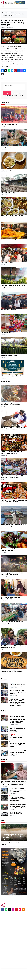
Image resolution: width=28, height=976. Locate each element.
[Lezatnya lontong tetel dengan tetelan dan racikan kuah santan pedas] (14, 393)
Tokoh (17, 925)
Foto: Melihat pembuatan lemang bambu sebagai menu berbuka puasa (13, 286)
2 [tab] (12, 842)
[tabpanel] (14, 832)
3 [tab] (14, 842)
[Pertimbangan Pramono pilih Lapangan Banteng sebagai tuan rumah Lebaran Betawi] (4, 807)
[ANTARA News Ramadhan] (9, 905)
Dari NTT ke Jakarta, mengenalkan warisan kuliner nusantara (11, 452)
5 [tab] (18, 842)
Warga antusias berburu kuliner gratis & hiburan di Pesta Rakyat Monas (13, 428)
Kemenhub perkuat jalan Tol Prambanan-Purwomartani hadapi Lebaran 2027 (17, 752)
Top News (4, 759)
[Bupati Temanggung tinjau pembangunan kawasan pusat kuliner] (14, 636)
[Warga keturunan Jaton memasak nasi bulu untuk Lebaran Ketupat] (14, 345)
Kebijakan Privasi (20, 950)
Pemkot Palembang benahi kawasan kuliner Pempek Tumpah (12, 622)
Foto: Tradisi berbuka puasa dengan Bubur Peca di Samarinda (12, 216)
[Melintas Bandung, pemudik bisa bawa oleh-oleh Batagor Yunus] (14, 160)
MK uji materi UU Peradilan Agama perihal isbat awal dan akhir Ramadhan (17, 790)
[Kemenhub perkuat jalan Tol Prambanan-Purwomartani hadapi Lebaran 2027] (4, 753)
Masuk (17, 942)
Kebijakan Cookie (20, 952)
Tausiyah (17, 927)
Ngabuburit (18, 917)
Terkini (3, 711)
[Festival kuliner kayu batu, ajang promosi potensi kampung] (14, 515)
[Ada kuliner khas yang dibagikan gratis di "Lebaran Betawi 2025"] (14, 323)
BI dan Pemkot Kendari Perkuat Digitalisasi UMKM (10, 598)
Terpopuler (4, 679)
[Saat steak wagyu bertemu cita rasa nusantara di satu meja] (14, 539)
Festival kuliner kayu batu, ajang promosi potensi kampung (13, 525)
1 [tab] (9, 842)
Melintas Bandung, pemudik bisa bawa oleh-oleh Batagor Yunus (12, 169)
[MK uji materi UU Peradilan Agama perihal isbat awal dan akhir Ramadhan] (4, 790)
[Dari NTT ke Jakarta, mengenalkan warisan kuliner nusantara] (14, 442)
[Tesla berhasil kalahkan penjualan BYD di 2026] (4, 814)
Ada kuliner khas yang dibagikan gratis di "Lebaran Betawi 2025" (13, 331)
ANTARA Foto (19, 965)
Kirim (7, 93)
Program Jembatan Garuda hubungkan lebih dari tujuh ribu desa (13, 836)
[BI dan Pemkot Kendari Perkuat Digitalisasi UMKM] (14, 587)
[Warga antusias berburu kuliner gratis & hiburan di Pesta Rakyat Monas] (14, 417)
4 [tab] (16, 842)
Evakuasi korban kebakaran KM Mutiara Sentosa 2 (13, 891)
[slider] (4, 42)
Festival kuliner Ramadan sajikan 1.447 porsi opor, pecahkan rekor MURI (12, 146)
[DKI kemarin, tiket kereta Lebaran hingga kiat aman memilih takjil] (14, 183)
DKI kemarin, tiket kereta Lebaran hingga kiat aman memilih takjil (13, 191)
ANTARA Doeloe (5, 947)
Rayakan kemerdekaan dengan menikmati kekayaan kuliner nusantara (14, 500)
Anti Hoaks (4, 939)
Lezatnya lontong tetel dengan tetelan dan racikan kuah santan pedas (12, 403)
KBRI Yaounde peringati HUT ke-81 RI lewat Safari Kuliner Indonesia (12, 476)
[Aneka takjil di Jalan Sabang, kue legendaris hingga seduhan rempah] (14, 230)
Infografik (12, 683)
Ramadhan (6, 12)
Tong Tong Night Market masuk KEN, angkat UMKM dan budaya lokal (12, 573)
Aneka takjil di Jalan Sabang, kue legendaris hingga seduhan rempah (12, 238)
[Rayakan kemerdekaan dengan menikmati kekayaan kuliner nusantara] (14, 490)
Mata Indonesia (5, 944)
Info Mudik (18, 922)
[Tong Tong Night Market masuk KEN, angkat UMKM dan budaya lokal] (14, 563)
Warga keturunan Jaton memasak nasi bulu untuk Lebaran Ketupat (13, 354)
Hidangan (18, 919)
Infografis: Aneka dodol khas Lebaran (12, 376)
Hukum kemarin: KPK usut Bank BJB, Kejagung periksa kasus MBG (17, 692)
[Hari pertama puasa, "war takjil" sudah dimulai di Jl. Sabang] (14, 253)
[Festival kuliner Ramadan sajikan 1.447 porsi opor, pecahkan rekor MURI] (14, 137)
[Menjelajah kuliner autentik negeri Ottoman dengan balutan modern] (14, 660)
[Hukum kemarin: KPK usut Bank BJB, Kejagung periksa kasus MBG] (4, 692)
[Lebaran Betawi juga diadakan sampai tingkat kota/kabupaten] (14, 300)
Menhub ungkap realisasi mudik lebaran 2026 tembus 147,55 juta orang (17, 798)
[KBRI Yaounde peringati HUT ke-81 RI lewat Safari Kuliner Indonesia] (14, 466)
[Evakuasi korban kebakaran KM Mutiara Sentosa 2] (4, 685)
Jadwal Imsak (19, 933)
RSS (16, 963)
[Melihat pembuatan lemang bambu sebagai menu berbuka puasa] (14, 275)
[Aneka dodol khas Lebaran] (12, 367)
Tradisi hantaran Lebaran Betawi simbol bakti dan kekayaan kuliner (13, 123)
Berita (17, 914)
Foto (10, 697)
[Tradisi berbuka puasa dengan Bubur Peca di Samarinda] (14, 205)
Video (12, 12)
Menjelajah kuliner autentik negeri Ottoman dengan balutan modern (11, 670)
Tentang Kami (19, 955)
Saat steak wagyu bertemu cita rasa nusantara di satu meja (12, 549)
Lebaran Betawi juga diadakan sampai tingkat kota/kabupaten (12, 308)
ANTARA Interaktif (6, 942)
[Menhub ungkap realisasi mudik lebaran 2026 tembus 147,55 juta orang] (4, 798)
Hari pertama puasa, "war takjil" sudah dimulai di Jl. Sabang (12, 261)
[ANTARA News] (7, 2)
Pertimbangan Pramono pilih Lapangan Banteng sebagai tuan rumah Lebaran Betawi (17, 806)
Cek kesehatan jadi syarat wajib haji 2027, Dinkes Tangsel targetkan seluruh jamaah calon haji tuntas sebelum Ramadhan (17, 702)
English (17, 930)
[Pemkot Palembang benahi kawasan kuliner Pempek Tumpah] (14, 612)
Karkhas (3, 936)
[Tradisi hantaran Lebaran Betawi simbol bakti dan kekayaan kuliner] (14, 114)
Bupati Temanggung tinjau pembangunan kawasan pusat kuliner (13, 646)
